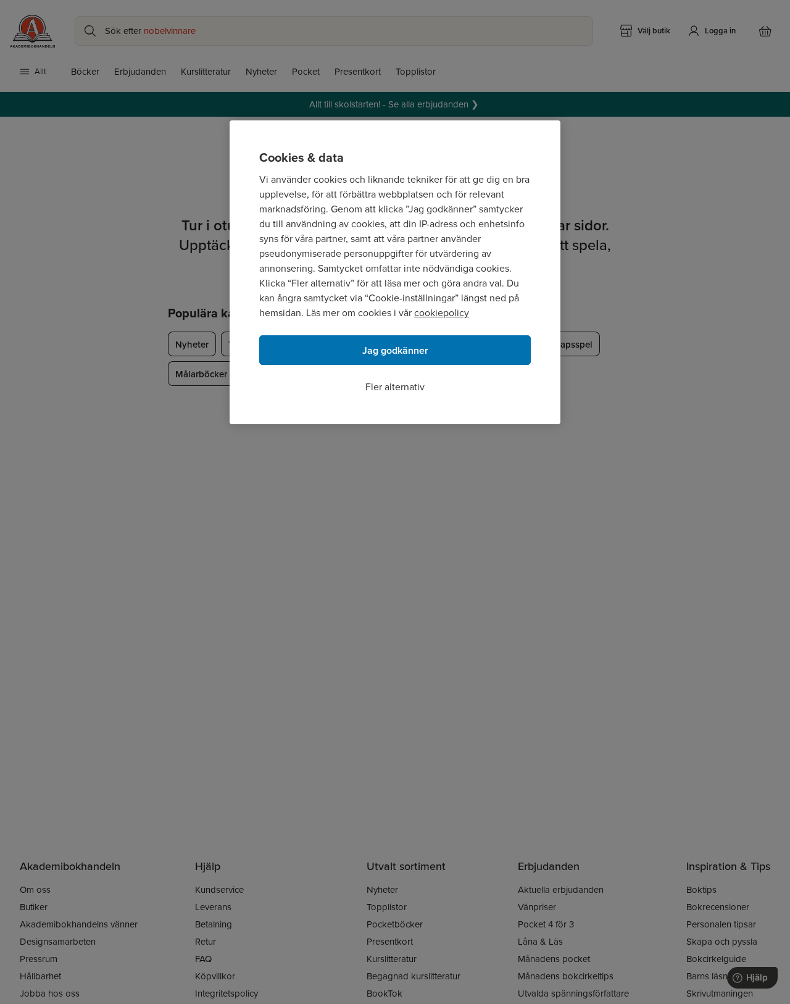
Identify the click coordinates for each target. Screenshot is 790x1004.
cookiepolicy (441, 313)
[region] (395, 272)
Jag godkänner (395, 350)
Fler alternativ (395, 387)
